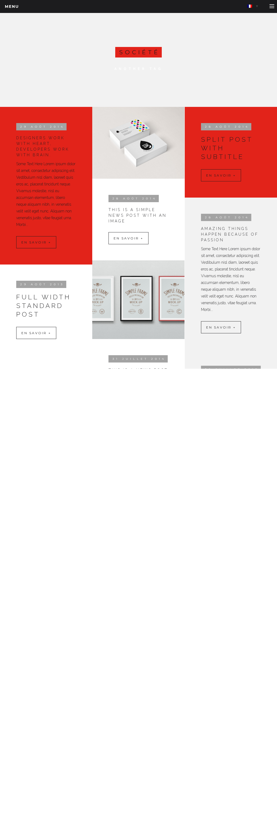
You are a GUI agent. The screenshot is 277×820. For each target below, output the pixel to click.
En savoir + (36, 242)
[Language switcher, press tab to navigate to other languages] (253, 6)
